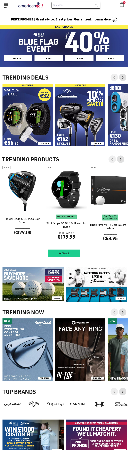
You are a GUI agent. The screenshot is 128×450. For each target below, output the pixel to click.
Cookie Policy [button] (83, 226)
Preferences (51, 238)
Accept (77, 238)
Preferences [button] (69, 230)
